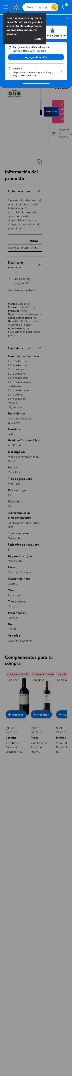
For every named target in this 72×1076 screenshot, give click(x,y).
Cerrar (39, 39)
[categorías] (54, 7)
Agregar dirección (36, 57)
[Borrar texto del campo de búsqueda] (48, 7)
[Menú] (6, 7)
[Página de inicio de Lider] (16, 7)
